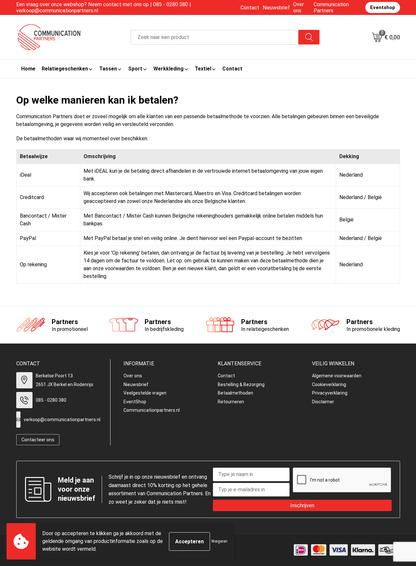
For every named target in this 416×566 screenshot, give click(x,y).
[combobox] (215, 37)
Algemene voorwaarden (336, 375)
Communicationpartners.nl (152, 410)
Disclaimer (323, 401)
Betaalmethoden (235, 393)
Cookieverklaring (329, 384)
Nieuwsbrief (276, 8)
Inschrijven (302, 505)
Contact (249, 8)
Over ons (298, 7)
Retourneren (231, 401)
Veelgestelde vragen (145, 393)
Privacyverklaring (329, 393)
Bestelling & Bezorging (241, 384)
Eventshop (382, 7)
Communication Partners (331, 7)
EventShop (135, 401)
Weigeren (219, 541)
